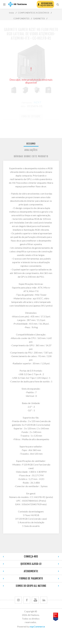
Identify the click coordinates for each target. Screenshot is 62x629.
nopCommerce (37, 626)
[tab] (31, 144)
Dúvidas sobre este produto (31, 156)
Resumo (31, 143)
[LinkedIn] (43, 600)
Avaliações (31, 150)
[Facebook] (26, 600)
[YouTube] (35, 600)
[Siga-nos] (18, 600)
